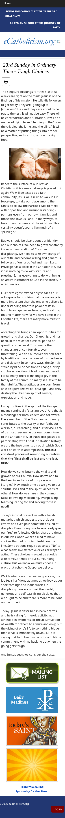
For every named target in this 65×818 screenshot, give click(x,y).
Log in (57, 809)
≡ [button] (61, 3)
